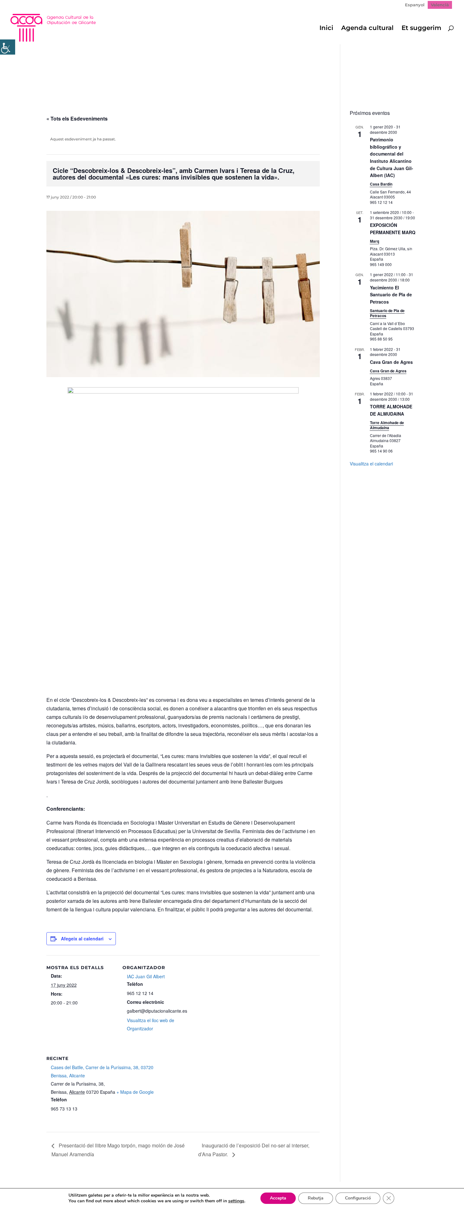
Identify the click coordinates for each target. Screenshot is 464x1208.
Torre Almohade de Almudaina (387, 425)
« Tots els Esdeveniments (77, 118)
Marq (374, 241)
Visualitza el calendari (371, 463)
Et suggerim (421, 29)
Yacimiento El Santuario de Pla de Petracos (391, 294)
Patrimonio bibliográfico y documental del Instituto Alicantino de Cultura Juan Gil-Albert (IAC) (391, 157)
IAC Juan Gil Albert (146, 976)
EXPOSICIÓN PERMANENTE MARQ (392, 228)
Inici (326, 29)
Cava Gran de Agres (391, 362)
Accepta (278, 1198)
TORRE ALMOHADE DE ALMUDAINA (391, 410)
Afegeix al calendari (82, 938)
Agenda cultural (367, 29)
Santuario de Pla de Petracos (387, 313)
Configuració (358, 1198)
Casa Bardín (381, 184)
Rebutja (316, 1198)
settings (236, 1201)
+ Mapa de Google (135, 1092)
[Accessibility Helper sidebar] (7, 47)
